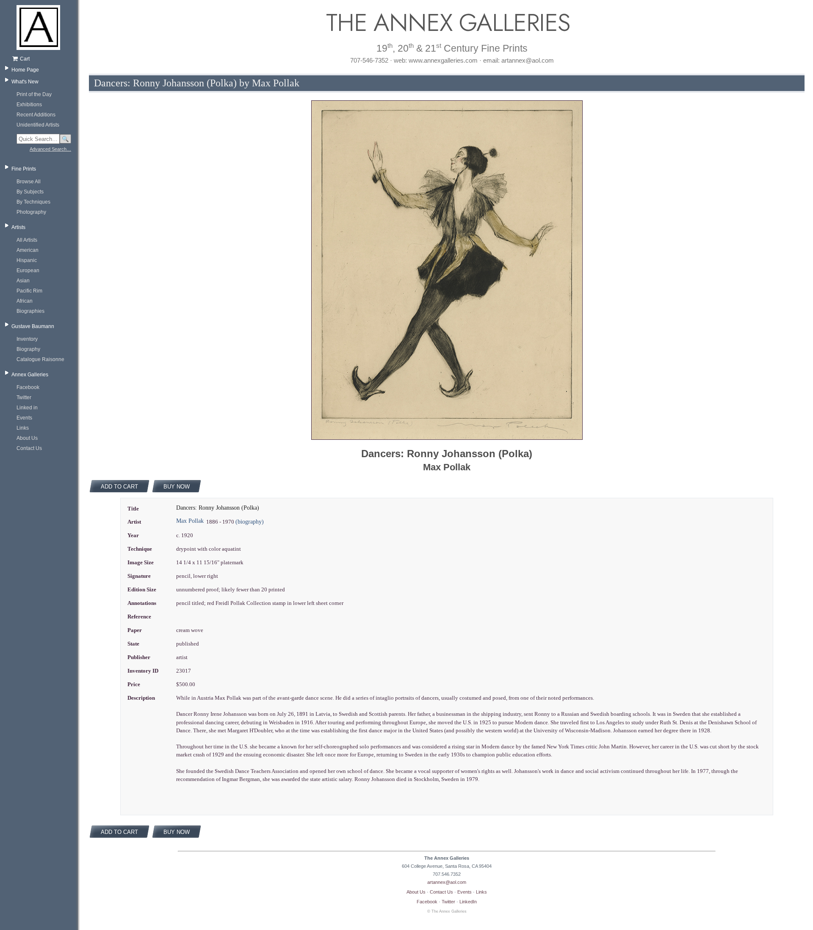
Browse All (29, 182)
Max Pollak (190, 521)
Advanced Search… (50, 149)
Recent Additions (36, 115)
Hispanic (27, 260)
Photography (31, 212)
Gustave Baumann (32, 326)
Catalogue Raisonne (40, 359)
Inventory (27, 339)
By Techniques (33, 202)
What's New (25, 82)
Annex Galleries (29, 375)
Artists (18, 227)
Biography (28, 349)
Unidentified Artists (38, 125)
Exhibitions (29, 105)
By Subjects (30, 192)
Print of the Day (34, 94)
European (28, 270)
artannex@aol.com (446, 882)
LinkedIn (468, 901)
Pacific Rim (29, 291)
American (28, 250)
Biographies (30, 311)
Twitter (24, 397)
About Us (27, 438)
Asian (23, 281)
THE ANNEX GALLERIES (446, 22)
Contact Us (29, 448)
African (25, 301)
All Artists (27, 240)
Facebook (28, 387)
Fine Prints (23, 169)
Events (24, 418)
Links (23, 428)
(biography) (249, 522)
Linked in (27, 408)
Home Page (25, 70)
